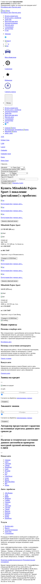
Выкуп (7, 528)
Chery (7, 462)
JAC (6, 472)
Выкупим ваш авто (11, 21)
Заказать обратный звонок (9, 221)
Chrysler (7, 507)
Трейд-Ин (8, 19)
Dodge (7, 516)
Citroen (7, 465)
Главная (8, 128)
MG (6, 483)
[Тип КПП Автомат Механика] (14, 175)
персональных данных (24, 398)
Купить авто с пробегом (13, 18)
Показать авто (6, 183)
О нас (7, 30)
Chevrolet (8, 463)
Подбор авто (9, 526)
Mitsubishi (8, 131)
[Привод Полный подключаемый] (19, 173)
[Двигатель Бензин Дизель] (5, 175)
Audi (6, 495)
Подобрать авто (6, 7)
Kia (6, 474)
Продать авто (16, 7)
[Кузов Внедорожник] (6, 173)
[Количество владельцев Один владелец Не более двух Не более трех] (9, 171)
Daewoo (7, 511)
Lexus (7, 478)
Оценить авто (5, 373)
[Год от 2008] (4, 177)
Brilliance (8, 498)
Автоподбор (9, 28)
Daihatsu (7, 513)
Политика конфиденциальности (12, 560)
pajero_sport (9, 133)
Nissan (7, 485)
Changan (7, 460)
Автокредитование (11, 23)
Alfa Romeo (9, 493)
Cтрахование (9, 533)
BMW (7, 496)
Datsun (7, 515)
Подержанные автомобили (14, 129)
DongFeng (8, 467)
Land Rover (8, 476)
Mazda (7, 480)
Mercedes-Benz (10, 481)
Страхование (9, 27)
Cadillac (7, 500)
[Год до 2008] (10, 177)
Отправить (5, 401)
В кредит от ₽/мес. (9, 258)
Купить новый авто (11, 16)
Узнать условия (6, 358)
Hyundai (7, 471)
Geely (7, 469)
